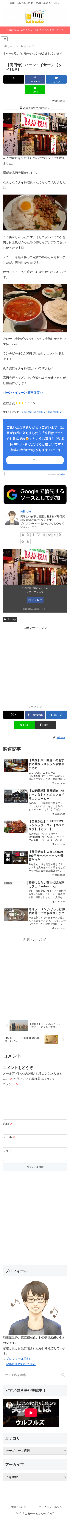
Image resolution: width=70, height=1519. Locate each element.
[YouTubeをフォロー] (44, 534)
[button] (45, 725)
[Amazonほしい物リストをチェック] (54, 534)
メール (9, 1137)
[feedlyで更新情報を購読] (22, 541)
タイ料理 (25, 412)
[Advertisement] (35, 665)
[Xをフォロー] (28, 534)
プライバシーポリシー (52, 1506)
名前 (8, 1123)
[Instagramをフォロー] (38, 534)
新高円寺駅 (53, 412)
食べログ (11, 619)
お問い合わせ (18, 1506)
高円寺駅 (38, 412)
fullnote (25, 511)
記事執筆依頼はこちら (21, 1364)
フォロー (37, 599)
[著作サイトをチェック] (22, 534)
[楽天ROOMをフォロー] (59, 534)
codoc (62, 474)
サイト (7, 1150)
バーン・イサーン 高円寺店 (21, 392)
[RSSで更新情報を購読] (28, 541)
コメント (11, 1084)
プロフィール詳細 (18, 1358)
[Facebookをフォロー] (33, 534)
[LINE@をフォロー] (49, 534)
